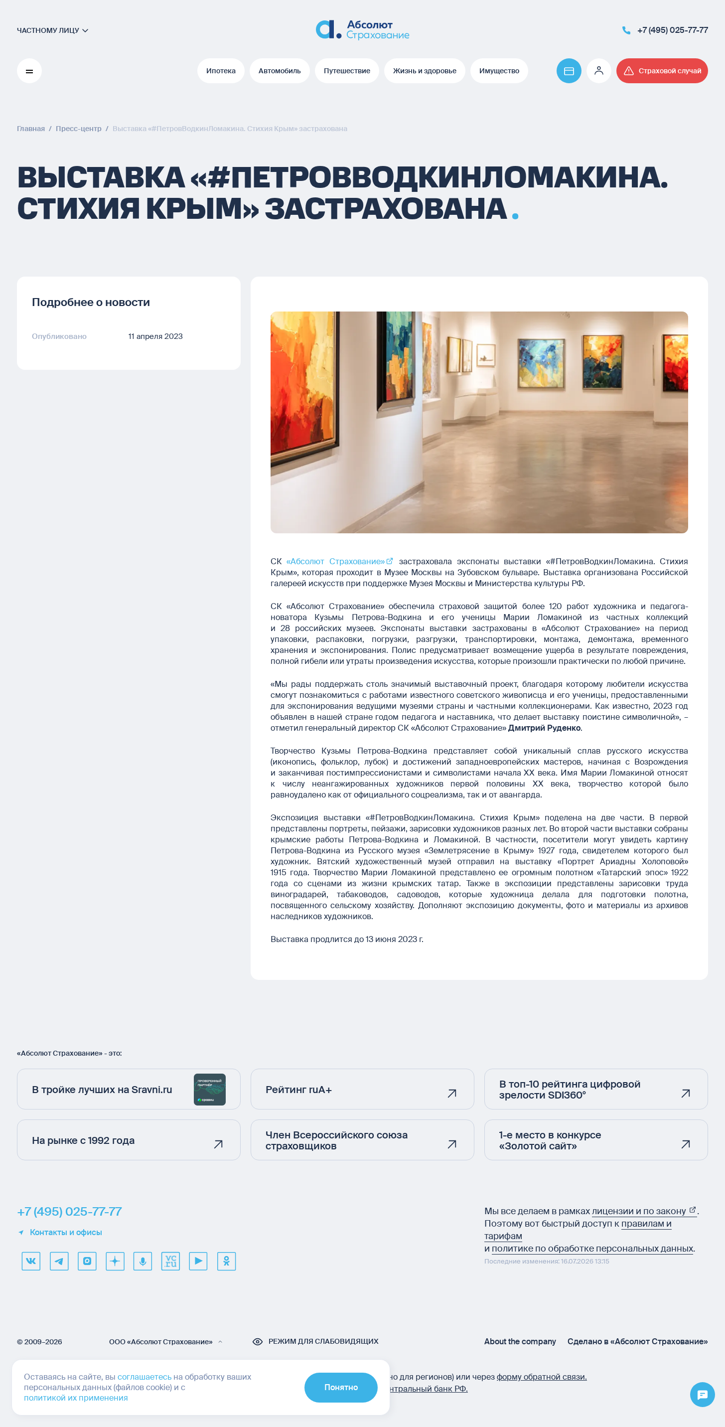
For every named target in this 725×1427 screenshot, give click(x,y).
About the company (520, 1341)
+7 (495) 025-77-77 (69, 1211)
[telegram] (59, 1261)
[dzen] (115, 1261)
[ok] (226, 1261)
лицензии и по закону (640, 1211)
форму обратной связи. (542, 1377)
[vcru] (170, 1261)
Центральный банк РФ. (423, 1389)
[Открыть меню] (703, 1395)
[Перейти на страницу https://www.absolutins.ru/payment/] (569, 70)
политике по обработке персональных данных (592, 1249)
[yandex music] (142, 1261)
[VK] (31, 1261)
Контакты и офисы (66, 1232)
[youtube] (198, 1261)
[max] (87, 1261)
